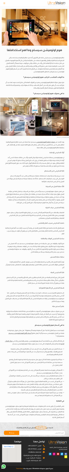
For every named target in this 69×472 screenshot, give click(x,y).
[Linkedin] (50, 454)
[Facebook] (65, 454)
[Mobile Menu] (4, 3)
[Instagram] (54, 454)
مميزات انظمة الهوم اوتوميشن (45, 142)
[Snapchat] (65, 456)
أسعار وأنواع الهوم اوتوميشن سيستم (20, 333)
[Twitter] (62, 454)
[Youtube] (58, 454)
